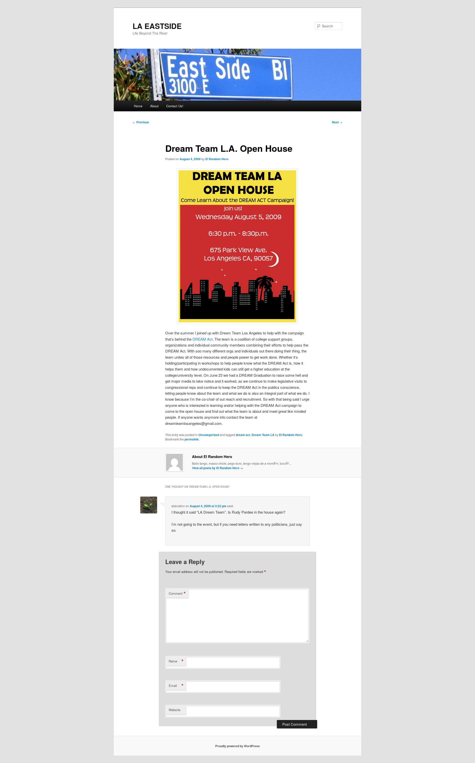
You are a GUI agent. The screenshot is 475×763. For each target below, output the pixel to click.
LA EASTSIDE (157, 26)
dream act (243, 435)
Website (174, 709)
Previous (141, 122)
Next (337, 122)
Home (138, 106)
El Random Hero (216, 159)
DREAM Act (202, 339)
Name (176, 661)
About (154, 106)
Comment (177, 593)
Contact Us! (174, 106)
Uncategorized (208, 435)
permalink (192, 439)
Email (176, 686)
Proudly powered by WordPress (237, 746)
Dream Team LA (263, 435)
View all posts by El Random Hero (217, 468)
